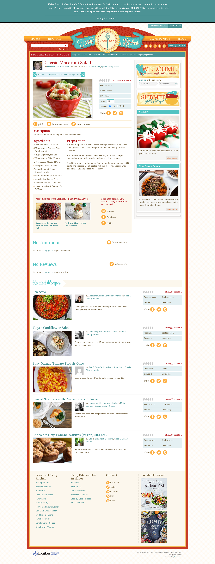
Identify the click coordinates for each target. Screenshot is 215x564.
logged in (49, 250)
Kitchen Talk (76, 486)
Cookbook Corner (153, 475)
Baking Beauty (42, 482)
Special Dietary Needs (50, 54)
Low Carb (96, 55)
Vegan (140, 55)
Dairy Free (76, 55)
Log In (182, 46)
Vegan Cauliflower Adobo (52, 327)
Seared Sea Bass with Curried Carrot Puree (65, 399)
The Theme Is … (79, 503)
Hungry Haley (42, 503)
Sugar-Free (131, 55)
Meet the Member (79, 495)
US (113, 106)
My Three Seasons (44, 515)
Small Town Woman (45, 527)
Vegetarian (148, 55)
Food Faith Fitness (44, 495)
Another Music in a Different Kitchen (105, 296)
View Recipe (172, 158)
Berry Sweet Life (43, 486)
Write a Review (121, 264)
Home (36, 39)
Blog (182, 39)
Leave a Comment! (120, 242)
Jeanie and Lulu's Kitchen (47, 507)
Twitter (110, 223)
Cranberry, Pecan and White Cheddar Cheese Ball (47, 225)
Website (110, 211)
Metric (122, 106)
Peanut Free (121, 55)
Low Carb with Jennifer (46, 511)
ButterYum (40, 490)
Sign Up (173, 46)
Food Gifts (144, 112)
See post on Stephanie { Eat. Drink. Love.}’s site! (58, 74)
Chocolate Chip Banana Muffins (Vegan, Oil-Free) (70, 435)
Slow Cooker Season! (150, 166)
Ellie (90, 439)
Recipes (55, 39)
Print (40, 124)
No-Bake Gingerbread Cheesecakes (75, 224)
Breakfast (99, 439)
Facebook (111, 217)
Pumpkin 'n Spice (43, 519)
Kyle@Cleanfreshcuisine (99, 367)
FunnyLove (41, 499)
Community (160, 39)
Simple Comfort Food (45, 523)
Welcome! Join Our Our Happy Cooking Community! (157, 71)
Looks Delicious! (78, 490)
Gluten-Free (86, 55)
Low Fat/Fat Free (108, 55)
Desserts (109, 439)
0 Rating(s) (117, 80)
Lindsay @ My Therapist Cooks (102, 331)
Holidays (75, 482)
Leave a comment (60, 124)
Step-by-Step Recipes (81, 499)
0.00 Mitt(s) (126, 80)
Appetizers (118, 367)
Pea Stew (39, 292)
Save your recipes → (107, 18)
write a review (83, 124)
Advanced (63, 49)
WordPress (178, 557)
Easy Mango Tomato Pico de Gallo (58, 363)
